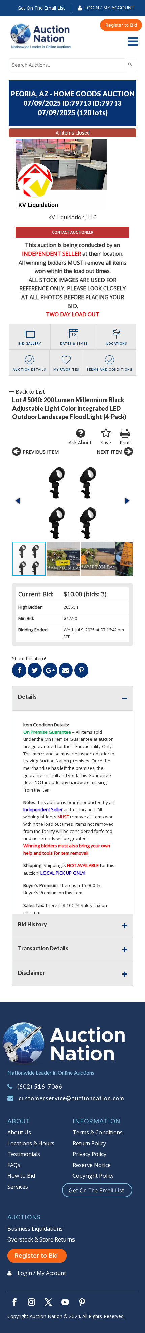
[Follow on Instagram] (31, 1302)
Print (125, 442)
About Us (19, 1132)
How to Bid (21, 1176)
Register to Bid (121, 25)
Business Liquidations (35, 1228)
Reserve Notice (91, 1165)
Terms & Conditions (97, 1132)
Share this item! (29, 658)
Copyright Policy (93, 1176)
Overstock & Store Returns (41, 1239)
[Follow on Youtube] (65, 1302)
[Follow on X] (48, 1302)
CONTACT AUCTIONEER (72, 232)
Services (17, 1186)
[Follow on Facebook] (14, 1302)
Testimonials (23, 1154)
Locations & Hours (30, 1143)
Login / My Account (109, 8)
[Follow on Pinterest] (82, 1302)
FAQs (13, 1165)
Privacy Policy (89, 1154)
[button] (72, 500)
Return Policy (89, 1143)
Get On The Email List (41, 8)
